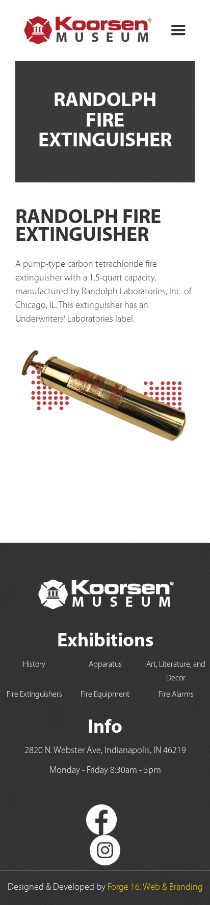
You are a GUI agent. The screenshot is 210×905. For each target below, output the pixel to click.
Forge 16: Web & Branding (155, 887)
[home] (84, 30)
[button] (178, 30)
